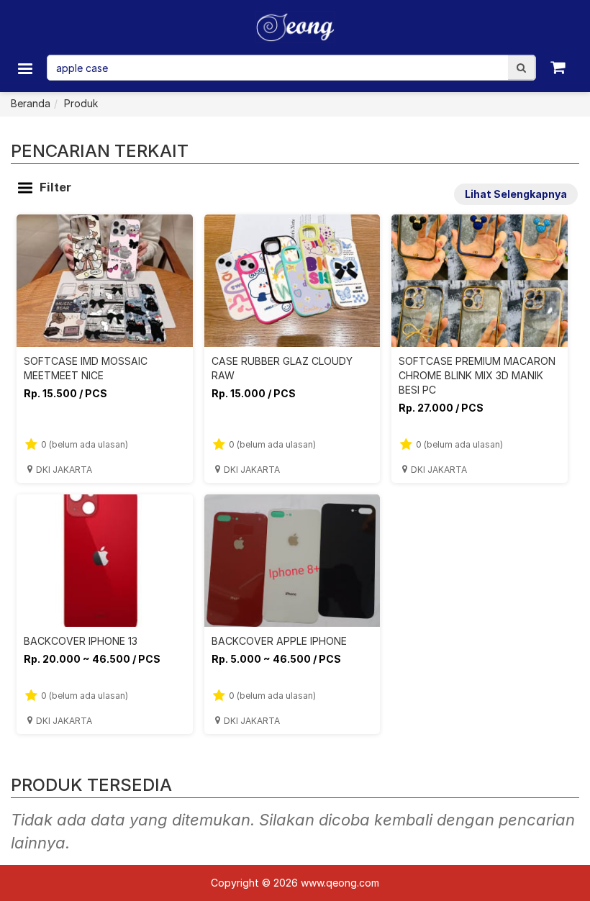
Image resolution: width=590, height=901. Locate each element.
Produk (81, 103)
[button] (521, 68)
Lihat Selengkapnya (516, 194)
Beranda (30, 103)
